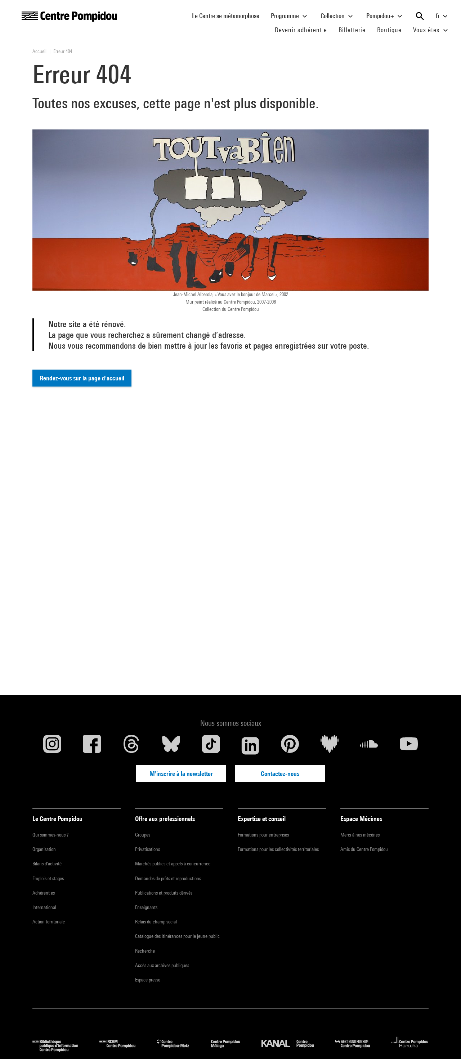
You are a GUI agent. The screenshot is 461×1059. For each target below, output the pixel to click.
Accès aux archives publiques (162, 965)
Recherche (145, 951)
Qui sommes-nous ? (50, 835)
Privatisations (147, 849)
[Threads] (131, 745)
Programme (285, 15)
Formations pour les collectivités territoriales (278, 849)
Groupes (142, 835)
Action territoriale (48, 922)
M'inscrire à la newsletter (181, 773)
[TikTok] (210, 745)
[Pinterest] (290, 745)
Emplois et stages (48, 878)
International (44, 907)
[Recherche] (420, 16)
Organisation (44, 849)
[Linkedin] (250, 745)
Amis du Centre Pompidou (364, 849)
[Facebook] (92, 745)
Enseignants (146, 907)
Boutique (392, 30)
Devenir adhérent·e (304, 30)
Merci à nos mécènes (360, 835)
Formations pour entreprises (263, 835)
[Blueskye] (171, 745)
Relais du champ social (156, 922)
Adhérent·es (43, 893)
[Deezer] (329, 745)
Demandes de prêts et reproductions (168, 878)
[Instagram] (52, 745)
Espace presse (147, 980)
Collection (333, 15)
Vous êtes (427, 30)
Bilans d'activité (47, 863)
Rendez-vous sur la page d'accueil (82, 378)
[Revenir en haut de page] (444, 1042)
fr (438, 15)
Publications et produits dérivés (163, 893)
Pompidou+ (380, 15)
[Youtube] (409, 745)
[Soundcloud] (369, 745)
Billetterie (352, 30)
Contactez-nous (280, 773)
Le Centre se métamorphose (228, 15)
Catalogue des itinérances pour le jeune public (177, 936)
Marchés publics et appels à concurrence (172, 863)
